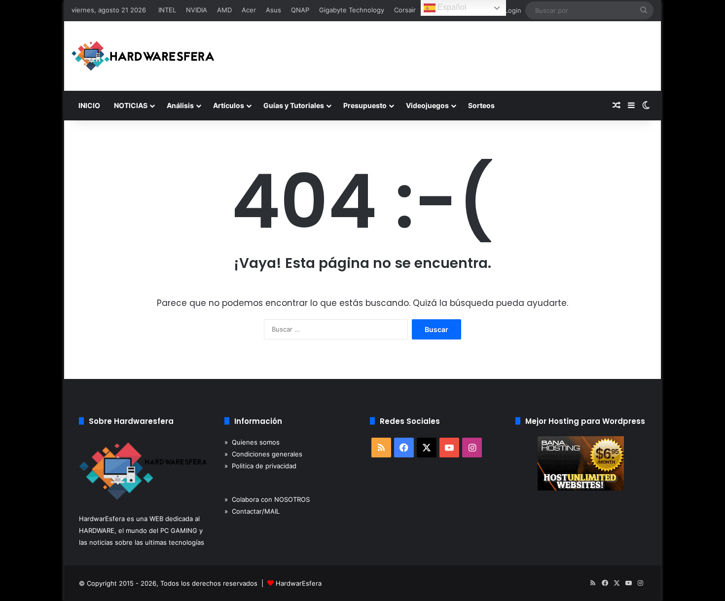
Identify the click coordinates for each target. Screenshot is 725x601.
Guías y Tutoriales (293, 105)
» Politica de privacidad (260, 466)
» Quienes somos (252, 442)
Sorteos (481, 105)
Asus (273, 10)
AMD (224, 10)
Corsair (405, 10)
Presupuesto (365, 105)
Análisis (180, 105)
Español (451, 7)
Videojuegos (427, 105)
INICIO (89, 105)
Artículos (228, 105)
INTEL (167, 10)
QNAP (300, 10)
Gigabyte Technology (351, 10)
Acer (249, 10)
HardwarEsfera (299, 583)
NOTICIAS (130, 105)
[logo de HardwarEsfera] (143, 56)
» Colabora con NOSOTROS (267, 499)
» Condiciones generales (263, 454)
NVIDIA (196, 10)
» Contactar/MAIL (252, 511)
